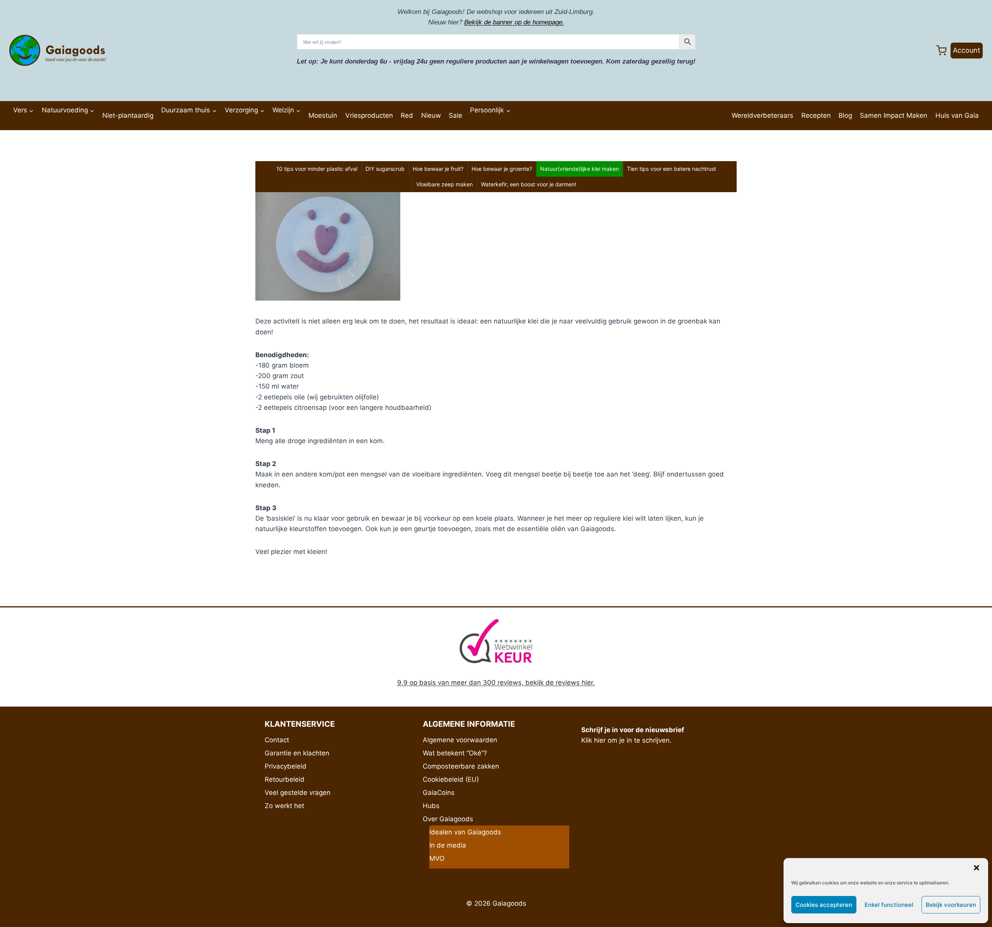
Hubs (431, 806)
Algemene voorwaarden (460, 740)
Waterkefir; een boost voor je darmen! (528, 184)
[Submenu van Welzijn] (271, 127)
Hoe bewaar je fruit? (438, 168)
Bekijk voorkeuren (951, 904)
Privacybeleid (286, 766)
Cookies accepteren (824, 904)
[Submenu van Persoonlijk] (468, 127)
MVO (436, 858)
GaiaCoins (439, 792)
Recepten (816, 115)
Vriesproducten (369, 115)
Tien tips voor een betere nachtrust (671, 168)
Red (407, 115)
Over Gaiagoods (448, 819)
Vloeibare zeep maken (444, 184)
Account (966, 50)
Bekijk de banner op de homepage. (514, 22)
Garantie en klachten (297, 753)
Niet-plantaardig (127, 115)
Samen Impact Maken (893, 115)
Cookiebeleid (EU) (451, 779)
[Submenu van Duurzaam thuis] (159, 127)
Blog (845, 115)
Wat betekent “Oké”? (455, 753)
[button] (976, 868)
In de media (447, 845)
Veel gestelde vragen (298, 792)
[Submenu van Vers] (11, 127)
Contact (277, 740)
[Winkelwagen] (941, 50)
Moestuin (322, 115)
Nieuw (431, 115)
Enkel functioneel (889, 904)
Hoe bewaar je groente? (502, 168)
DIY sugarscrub (385, 168)
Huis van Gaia (957, 115)
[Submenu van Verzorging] (223, 127)
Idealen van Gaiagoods (465, 832)
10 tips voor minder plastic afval (316, 168)
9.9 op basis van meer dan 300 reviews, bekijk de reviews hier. (496, 682)
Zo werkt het (284, 806)
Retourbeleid (285, 779)
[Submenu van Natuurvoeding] (40, 127)
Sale (455, 115)
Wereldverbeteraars (762, 115)
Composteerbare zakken (461, 766)
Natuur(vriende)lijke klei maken (579, 168)
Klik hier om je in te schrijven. (626, 740)
